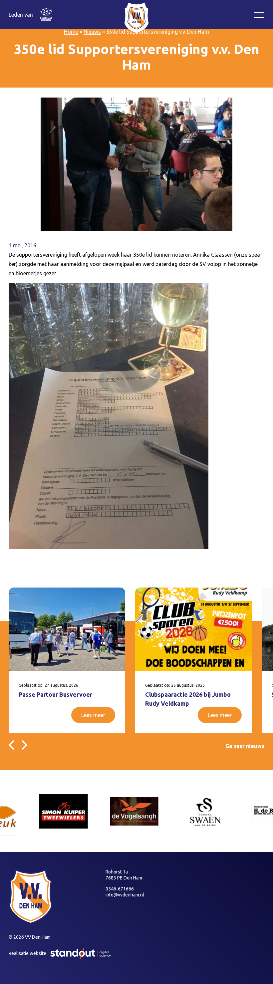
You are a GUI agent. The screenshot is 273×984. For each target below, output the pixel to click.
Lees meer (93, 715)
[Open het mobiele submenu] (259, 14)
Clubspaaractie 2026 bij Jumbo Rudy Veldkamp (188, 699)
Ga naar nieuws (244, 746)
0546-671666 (120, 888)
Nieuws (92, 32)
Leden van (21, 15)
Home (71, 32)
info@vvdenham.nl (125, 894)
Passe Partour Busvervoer (55, 694)
